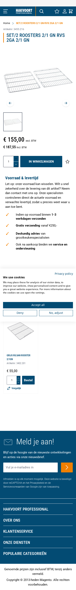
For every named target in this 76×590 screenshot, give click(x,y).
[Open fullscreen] (38, 80)
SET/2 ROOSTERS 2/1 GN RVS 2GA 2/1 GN (39, 23)
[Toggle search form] (41, 11)
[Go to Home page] (24, 11)
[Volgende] (66, 103)
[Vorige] (10, 103)
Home (6, 23)
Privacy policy (64, 274)
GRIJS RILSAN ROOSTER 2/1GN (18, 357)
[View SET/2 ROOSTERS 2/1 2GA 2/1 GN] (12, 121)
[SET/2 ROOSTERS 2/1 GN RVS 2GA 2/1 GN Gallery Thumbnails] (12, 121)
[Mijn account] (64, 11)
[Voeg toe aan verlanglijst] (67, 161)
